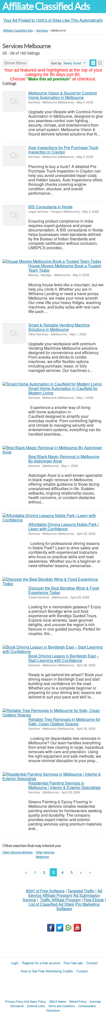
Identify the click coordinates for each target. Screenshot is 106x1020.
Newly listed (72, 63)
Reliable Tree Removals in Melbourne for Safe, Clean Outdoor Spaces (64, 721)
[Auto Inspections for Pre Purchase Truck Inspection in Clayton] (14, 155)
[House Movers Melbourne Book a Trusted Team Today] (51, 261)
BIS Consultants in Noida (50, 207)
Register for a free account (41, 963)
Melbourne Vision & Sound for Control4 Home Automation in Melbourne (62, 95)
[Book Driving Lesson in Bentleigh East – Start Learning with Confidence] (53, 649)
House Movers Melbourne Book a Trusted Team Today (64, 268)
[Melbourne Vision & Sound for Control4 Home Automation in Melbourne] (14, 101)
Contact (92, 963)
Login (14, 963)
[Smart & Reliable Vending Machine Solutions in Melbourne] (14, 333)
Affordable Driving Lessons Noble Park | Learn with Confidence (63, 526)
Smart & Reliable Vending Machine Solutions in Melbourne (59, 327)
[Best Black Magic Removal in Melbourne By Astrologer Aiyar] (53, 449)
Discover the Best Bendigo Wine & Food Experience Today (63, 590)
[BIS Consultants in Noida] (14, 215)
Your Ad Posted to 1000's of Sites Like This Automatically (53, 20)
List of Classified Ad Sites (51, 904)
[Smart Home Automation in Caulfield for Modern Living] (52, 384)
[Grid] (100, 62)
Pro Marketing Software (78, 906)
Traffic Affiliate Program (60, 900)
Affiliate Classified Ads (46, 6)
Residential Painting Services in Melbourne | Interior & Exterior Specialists (64, 785)
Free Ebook (94, 900)
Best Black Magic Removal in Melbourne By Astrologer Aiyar (63, 459)
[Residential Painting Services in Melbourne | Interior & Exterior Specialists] (53, 776)
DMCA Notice (57, 1001)
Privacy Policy (14, 1001)
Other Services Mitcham (17, 852)
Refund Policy (78, 1001)
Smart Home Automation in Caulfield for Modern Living (63, 390)
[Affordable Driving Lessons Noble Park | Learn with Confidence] (53, 517)
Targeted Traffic (81, 891)
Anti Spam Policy (35, 1001)
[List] (93, 62)
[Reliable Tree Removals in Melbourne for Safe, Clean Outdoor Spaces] (53, 712)
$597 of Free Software (45, 891)
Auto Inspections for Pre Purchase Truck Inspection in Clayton (63, 150)
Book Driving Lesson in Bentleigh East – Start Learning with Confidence (63, 658)
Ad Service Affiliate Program (65, 893)
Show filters (15, 63)
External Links (36, 1006)
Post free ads (73, 963)
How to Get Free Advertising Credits (47, 971)
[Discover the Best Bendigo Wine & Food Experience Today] (53, 581)
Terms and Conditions (61, 1006)
